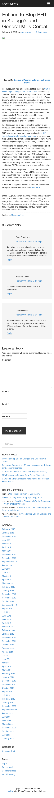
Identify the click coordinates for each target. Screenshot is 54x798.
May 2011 (6, 662)
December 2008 (9, 727)
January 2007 (8, 738)
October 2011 (8, 644)
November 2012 (9, 597)
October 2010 (8, 687)
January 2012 (8, 633)
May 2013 (6, 576)
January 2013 (8, 590)
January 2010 (8, 702)
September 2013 (9, 561)
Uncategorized (8, 751)
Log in (4, 763)
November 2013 (9, 558)
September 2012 (9, 604)
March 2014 (7, 550)
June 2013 (6, 572)
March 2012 (7, 626)
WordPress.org (8, 774)
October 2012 (8, 601)
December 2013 (9, 554)
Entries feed (7, 767)
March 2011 (7, 669)
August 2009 (7, 713)
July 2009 (6, 716)
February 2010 (8, 698)
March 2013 (7, 583)
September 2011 (9, 648)
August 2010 (7, 691)
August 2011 (7, 651)
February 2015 (8, 529)
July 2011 (6, 655)
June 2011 (6, 659)
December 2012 (9, 594)
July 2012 (6, 612)
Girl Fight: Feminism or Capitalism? (24, 493)
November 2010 (9, 684)
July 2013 (6, 568)
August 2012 (7, 608)
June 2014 (6, 539)
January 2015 (8, 532)
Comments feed (9, 770)
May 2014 (6, 543)
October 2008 (8, 731)
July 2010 (6, 695)
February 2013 (8, 586)
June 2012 (6, 615)
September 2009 (9, 709)
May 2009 (6, 720)
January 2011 (8, 677)
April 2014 (6, 547)
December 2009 (9, 706)
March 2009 (7, 724)
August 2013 (7, 565)
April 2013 (6, 579)
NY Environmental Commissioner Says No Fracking (24, 471)
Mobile (10, 791)
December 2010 (9, 680)
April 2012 (6, 623)
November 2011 (9, 641)
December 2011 (9, 637)
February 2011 (8, 673)
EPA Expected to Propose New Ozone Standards (23, 475)
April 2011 (6, 666)
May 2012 (6, 619)
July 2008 (6, 734)
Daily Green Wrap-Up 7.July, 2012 (27, 497)
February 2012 (8, 630)
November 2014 (9, 536)
